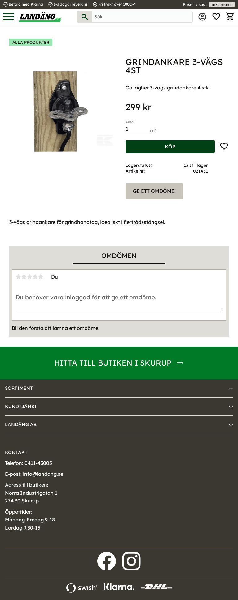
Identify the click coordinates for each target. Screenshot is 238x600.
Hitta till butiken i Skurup (112, 362)
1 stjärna (18, 277)
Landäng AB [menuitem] (21, 424)
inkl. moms (222, 4)
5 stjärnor (40, 277)
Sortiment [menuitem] (19, 388)
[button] (8, 16)
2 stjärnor (24, 277)
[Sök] (84, 16)
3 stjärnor (29, 277)
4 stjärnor (35, 277)
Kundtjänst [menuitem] (21, 406)
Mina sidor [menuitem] (202, 16)
